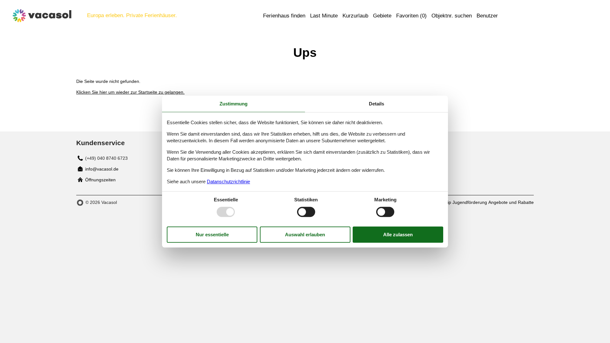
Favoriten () (411, 16)
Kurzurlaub (355, 16)
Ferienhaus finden (284, 16)
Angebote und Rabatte (511, 202)
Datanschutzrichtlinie (228, 181)
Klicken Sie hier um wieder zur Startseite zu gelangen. (130, 92)
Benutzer (487, 16)
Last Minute (324, 16)
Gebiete (382, 16)
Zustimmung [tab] (233, 103)
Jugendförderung (469, 202)
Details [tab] (376, 103)
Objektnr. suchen (451, 16)
